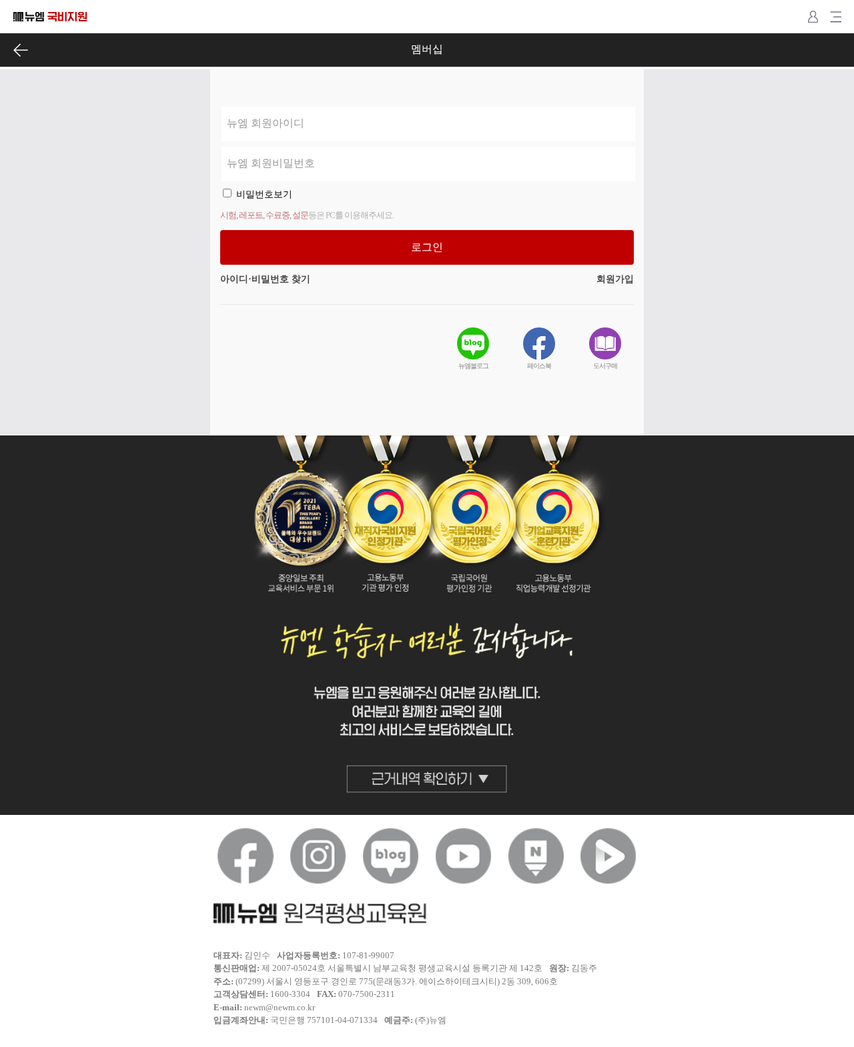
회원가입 (615, 279)
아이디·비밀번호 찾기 (265, 279)
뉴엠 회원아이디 (265, 123)
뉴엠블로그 (473, 365)
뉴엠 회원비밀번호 (271, 163)
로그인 (427, 247)
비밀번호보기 (264, 194)
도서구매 (605, 365)
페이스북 (539, 365)
